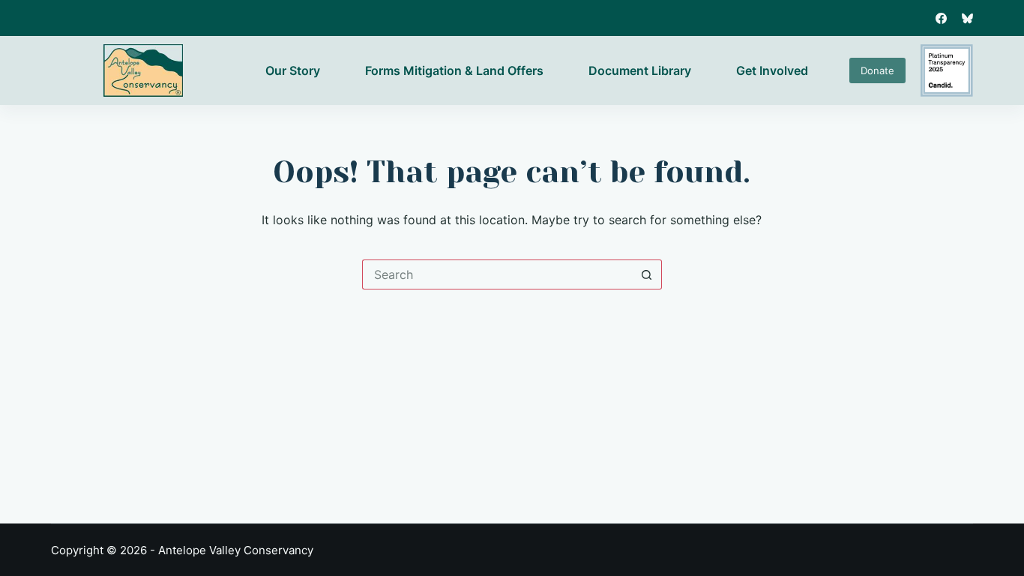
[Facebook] (941, 18)
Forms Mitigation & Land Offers (454, 70)
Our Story (292, 70)
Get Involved (772, 70)
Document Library (639, 70)
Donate (877, 70)
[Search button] (647, 275)
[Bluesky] (967, 18)
